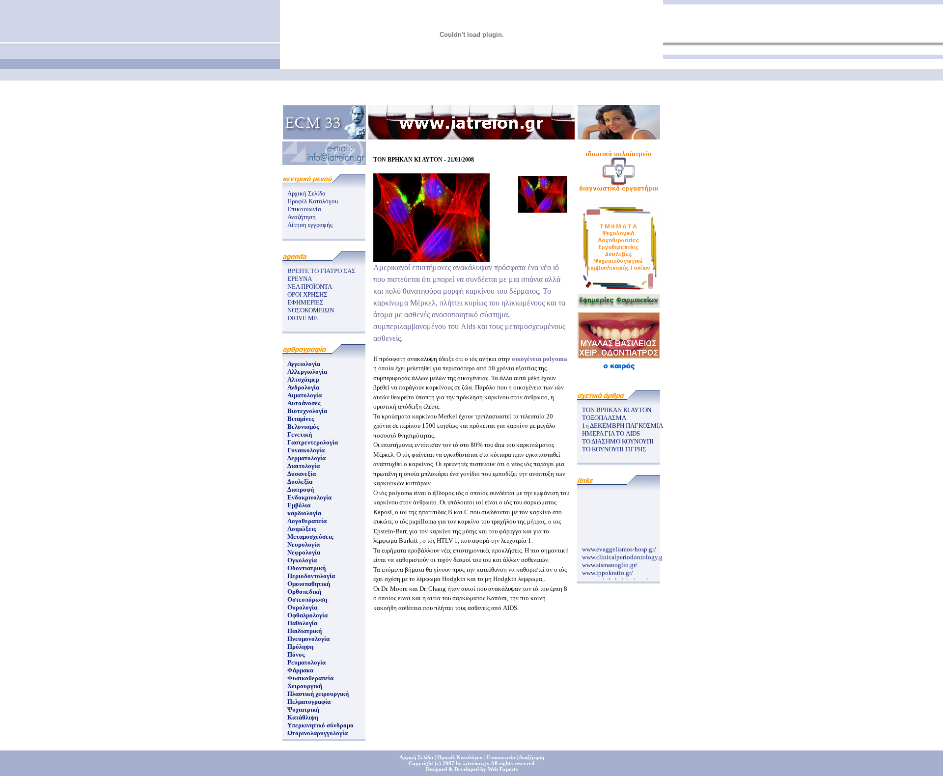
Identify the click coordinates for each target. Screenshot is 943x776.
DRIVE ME (302, 318)
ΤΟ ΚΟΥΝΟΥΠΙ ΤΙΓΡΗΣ (614, 449)
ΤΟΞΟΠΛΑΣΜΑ (604, 417)
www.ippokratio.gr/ (607, 570)
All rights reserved (512, 763)
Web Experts (503, 769)
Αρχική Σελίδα (306, 193)
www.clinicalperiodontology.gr (623, 554)
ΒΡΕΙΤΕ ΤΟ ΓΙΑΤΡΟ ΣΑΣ (321, 271)
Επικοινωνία (304, 209)
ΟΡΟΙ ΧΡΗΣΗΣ (307, 294)
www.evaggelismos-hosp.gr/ (619, 546)
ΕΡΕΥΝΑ (299, 278)
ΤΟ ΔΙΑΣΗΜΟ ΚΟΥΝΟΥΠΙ (617, 441)
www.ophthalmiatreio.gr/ (615, 578)
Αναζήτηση (301, 217)
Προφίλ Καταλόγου (312, 201)
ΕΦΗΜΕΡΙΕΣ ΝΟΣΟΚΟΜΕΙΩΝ (310, 306)
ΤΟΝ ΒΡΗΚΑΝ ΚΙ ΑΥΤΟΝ (616, 410)
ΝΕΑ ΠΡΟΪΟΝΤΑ (309, 286)
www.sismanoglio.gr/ (610, 562)
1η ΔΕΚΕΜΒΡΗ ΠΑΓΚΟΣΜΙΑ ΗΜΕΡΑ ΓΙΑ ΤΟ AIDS (622, 429)
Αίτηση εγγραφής (310, 224)
